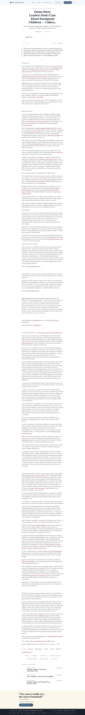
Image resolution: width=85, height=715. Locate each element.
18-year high (44, 95)
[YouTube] (44, 713)
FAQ (10, 713)
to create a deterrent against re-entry (39, 488)
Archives (39, 2)
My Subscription (47, 2)
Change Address (26, 710)
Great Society (41, 181)
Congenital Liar (40, 636)
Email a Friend (44, 658)
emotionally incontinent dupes (32, 132)
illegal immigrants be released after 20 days (38, 575)
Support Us (58, 2)
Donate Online (60, 710)
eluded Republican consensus (53, 544)
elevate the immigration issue (37, 144)
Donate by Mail (66, 710)
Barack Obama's (47, 78)
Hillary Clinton (26, 298)
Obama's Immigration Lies (32, 266)
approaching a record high (35, 97)
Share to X (44, 655)
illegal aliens (37, 325)
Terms (18, 713)
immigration (30, 649)
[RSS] (46, 713)
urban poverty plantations (50, 179)
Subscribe (68, 2)
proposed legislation (40, 525)
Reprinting (33, 713)
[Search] (74, 2)
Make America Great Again (38, 69)
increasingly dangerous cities (55, 239)
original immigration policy (55, 636)
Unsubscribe (41, 710)
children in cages (55, 114)
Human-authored (27, 713)
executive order (47, 566)
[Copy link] (28, 43)
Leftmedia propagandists (53, 135)
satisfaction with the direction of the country (34, 76)
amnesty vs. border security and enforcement (34, 548)
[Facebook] (37, 713)
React (26, 655)
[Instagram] (42, 713)
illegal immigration (39, 649)
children (46, 649)
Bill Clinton (37, 320)
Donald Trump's (58, 68)
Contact (14, 713)
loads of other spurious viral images (39, 121)
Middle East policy (44, 615)
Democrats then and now (32, 291)
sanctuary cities (51, 237)
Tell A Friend (73, 710)
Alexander (34, 8)
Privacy (22, 713)
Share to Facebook (56, 655)
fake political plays (27, 343)
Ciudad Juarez (25, 440)
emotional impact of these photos (45, 128)
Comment (35, 655)
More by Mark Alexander (27, 652)
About (33, 2)
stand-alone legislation (28, 561)
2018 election (58, 649)
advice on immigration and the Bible (40, 641)
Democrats (52, 649)
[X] (39, 713)
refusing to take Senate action (47, 159)
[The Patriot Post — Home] (17, 2)
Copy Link (54, 658)
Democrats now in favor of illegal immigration (49, 332)
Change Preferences (34, 710)
